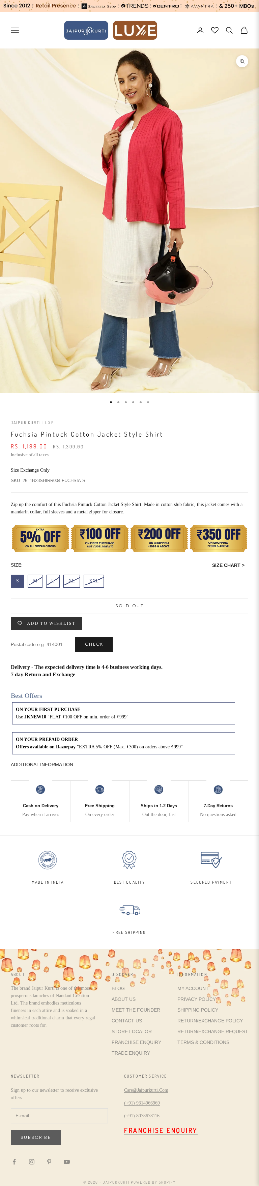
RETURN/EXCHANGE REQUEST (212, 1031)
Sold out (129, 606)
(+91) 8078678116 (142, 1115)
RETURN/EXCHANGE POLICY (210, 1020)
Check (94, 644)
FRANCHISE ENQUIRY (136, 1042)
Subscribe (36, 1137)
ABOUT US (124, 999)
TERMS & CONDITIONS (203, 1042)
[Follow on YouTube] (66, 1161)
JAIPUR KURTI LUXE (32, 422)
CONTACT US (127, 1020)
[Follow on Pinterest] (49, 1161)
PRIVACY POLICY (196, 999)
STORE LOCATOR (132, 1031)
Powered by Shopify (153, 1182)
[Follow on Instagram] (31, 1161)
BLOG (118, 988)
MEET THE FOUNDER (136, 1010)
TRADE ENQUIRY (131, 1053)
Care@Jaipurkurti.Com (146, 1090)
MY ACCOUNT (193, 988)
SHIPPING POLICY (197, 1010)
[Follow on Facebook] (14, 1161)
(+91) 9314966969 (142, 1103)
